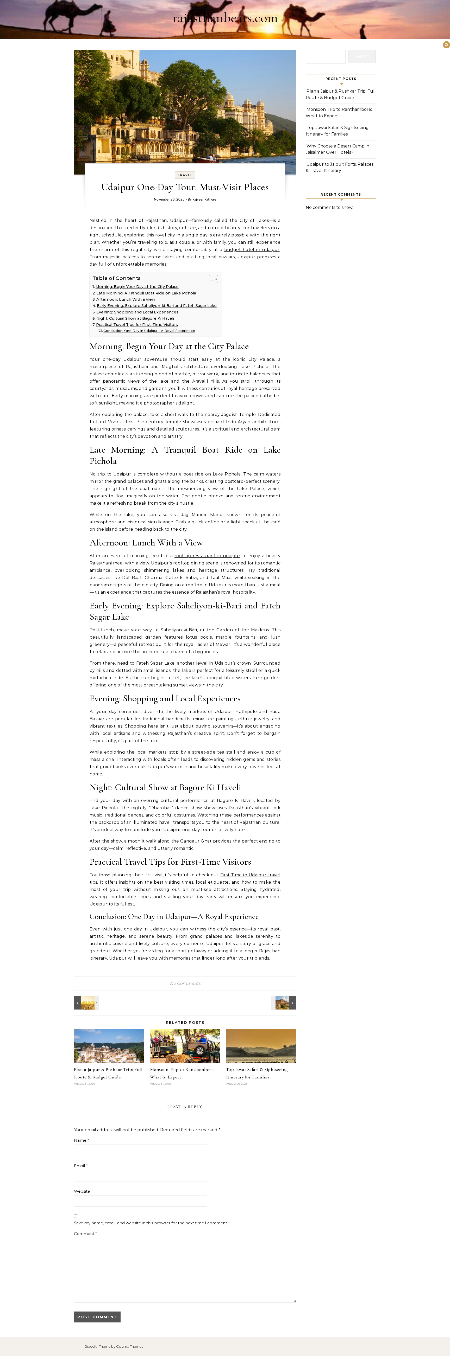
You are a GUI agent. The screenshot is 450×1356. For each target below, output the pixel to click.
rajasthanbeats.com (225, 17)
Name (81, 1140)
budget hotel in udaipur (252, 249)
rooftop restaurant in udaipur (207, 555)
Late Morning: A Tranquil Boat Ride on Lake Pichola (146, 293)
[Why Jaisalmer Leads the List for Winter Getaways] (85, 1003)
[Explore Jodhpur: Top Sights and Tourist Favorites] (284, 1003)
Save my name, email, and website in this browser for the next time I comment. (151, 1222)
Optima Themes (129, 1346)
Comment (85, 1233)
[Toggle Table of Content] (211, 279)
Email (81, 1165)
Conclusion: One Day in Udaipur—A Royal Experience (149, 331)
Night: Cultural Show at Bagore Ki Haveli (135, 318)
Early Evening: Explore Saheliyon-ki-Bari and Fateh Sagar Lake (157, 305)
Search (362, 56)
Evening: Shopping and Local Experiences (137, 312)
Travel (185, 175)
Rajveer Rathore (204, 199)
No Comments (185, 983)
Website (82, 1191)
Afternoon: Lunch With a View (125, 299)
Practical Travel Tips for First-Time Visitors (137, 324)
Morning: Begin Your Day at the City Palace (137, 286)
